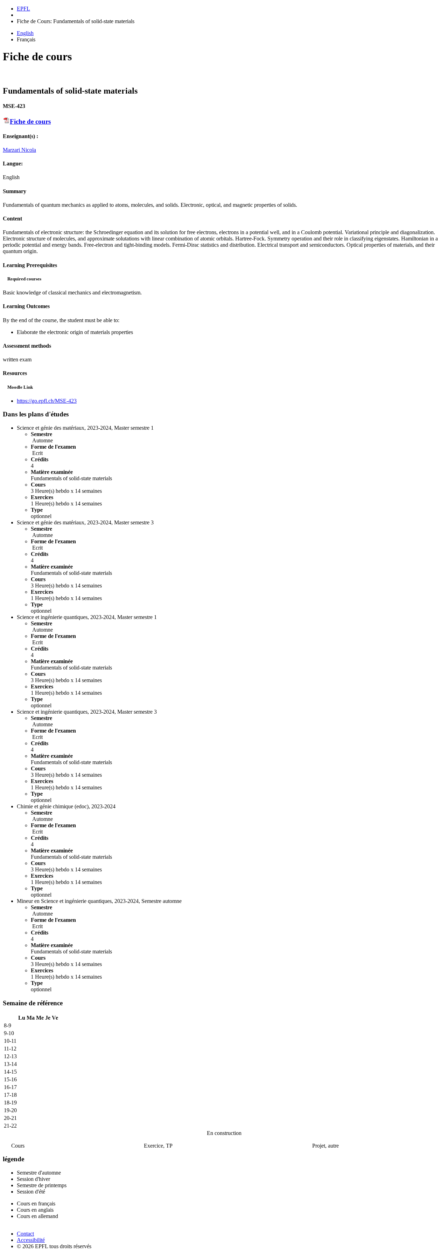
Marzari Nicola (19, 150)
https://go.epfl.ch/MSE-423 (47, 401)
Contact (25, 1234)
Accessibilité (31, 1240)
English (25, 33)
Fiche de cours (30, 121)
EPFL (23, 9)
